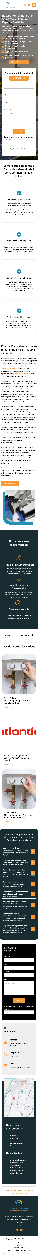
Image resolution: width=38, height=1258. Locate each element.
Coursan (13, 1141)
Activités (19, 1245)
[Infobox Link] (19, 1043)
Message (7, 110)
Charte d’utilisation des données (19, 1250)
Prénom (7, 87)
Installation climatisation (19, 1168)
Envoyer (19, 131)
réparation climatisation (9, 369)
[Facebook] (16, 1230)
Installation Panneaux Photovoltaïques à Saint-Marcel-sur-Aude (19, 1190)
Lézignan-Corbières (17, 1143)
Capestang (14, 1138)
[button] (25, 5)
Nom (6, 95)
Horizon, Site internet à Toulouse (23, 1254)
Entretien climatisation (18, 1160)
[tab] (19, 851)
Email (6, 102)
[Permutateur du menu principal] (34, 5)
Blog (19, 1242)
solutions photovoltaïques (21, 374)
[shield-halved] (11, 148)
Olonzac (13, 1136)
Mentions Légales (19, 1248)
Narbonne (13, 1146)
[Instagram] (21, 1230)
